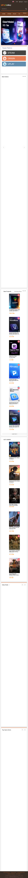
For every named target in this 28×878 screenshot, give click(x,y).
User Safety (18, 873)
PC (19, 13)
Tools (24, 13)
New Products (7, 291)
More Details (14, 307)
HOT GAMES (7, 439)
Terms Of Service (6, 872)
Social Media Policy (21, 872)
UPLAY (14, 13)
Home (3, 13)
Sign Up (25, 1)
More (24, 76)
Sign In (22, 1)
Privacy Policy (13, 872)
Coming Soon (18, 291)
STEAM (9, 13)
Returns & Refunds (11, 873)
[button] (2, 30)
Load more (14, 434)
